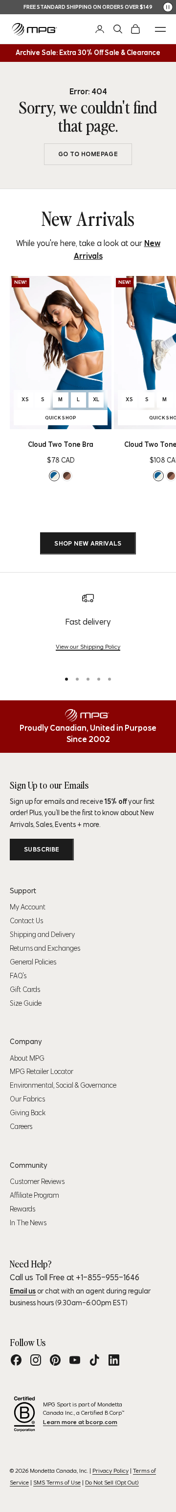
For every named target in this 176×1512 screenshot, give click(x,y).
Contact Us (26, 920)
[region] (88, 627)
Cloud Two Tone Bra (60, 444)
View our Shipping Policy (88, 646)
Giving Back (27, 1112)
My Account (27, 907)
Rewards (22, 1209)
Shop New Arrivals (88, 543)
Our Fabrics (27, 1099)
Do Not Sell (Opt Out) (112, 1482)
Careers (21, 1126)
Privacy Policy (110, 1470)
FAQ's (18, 975)
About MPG (27, 1058)
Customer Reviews (37, 1181)
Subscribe (42, 849)
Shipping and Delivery (42, 934)
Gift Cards (25, 989)
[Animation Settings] (168, 7)
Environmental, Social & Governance (63, 1085)
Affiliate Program (34, 1195)
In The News (28, 1222)
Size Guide (26, 1003)
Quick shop (76, 418)
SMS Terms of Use (57, 1482)
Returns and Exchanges (45, 948)
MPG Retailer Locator (41, 1071)
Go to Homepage (88, 154)
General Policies (33, 962)
